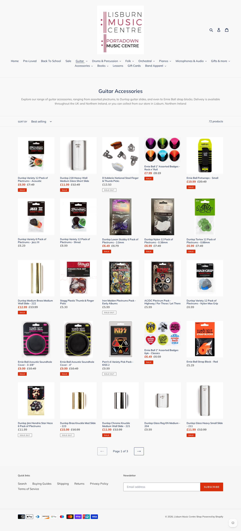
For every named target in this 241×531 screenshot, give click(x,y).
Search (22, 483)
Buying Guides (41, 483)
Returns (79, 483)
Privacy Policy (99, 483)
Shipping (63, 483)
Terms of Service (28, 489)
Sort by (22, 121)
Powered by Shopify (212, 516)
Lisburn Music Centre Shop (188, 516)
